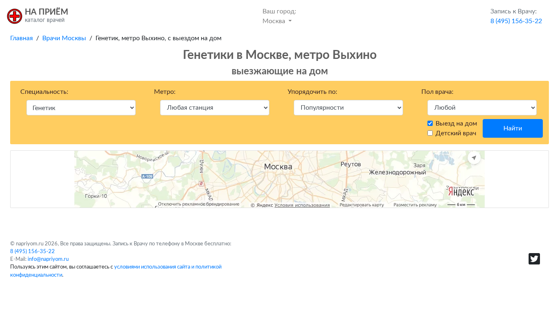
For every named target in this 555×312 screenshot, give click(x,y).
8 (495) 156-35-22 (32, 251)
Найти (512, 128)
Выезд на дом (456, 123)
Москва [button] (279, 16)
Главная (21, 38)
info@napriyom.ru (48, 259)
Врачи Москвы (64, 38)
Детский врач (456, 133)
